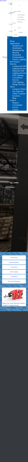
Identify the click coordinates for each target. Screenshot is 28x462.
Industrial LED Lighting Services (19, 72)
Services (11, 13)
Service (15, 107)
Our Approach (18, 91)
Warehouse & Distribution (17, 47)
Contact (11, 31)
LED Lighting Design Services (17, 22)
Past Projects (12, 12)
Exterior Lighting (17, 11)
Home (11, 3)
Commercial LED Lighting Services (19, 67)
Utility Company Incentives (18, 94)
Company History (19, 89)
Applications (15, 43)
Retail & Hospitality (16, 53)
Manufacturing (18, 50)
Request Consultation (17, 104)
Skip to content (3, 0)
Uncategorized (14, 276)
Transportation (18, 57)
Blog (15, 30)
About (11, 24)
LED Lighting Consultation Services (17, 77)
